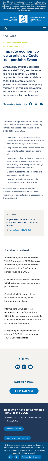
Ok (10, 457)
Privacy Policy (12, 421)
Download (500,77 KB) (20, 230)
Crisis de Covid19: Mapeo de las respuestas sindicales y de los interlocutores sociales (19, 298)
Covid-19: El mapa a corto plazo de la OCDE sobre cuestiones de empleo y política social (22, 283)
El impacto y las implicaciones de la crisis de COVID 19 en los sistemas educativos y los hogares (21, 334)
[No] (44, 451)
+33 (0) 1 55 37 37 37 (15, 417)
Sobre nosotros (14, 429)
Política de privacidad (31, 457)
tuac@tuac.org (35, 417)
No (16, 457)
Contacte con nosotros (17, 438)
